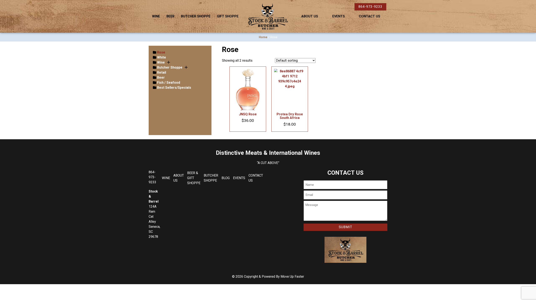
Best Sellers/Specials (174, 88)
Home (263, 37)
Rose (161, 52)
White (161, 57)
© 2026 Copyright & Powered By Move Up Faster (268, 277)
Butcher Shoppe (195, 16)
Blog (226, 178)
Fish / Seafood (168, 83)
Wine (156, 16)
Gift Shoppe (227, 16)
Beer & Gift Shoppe (193, 178)
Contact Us (369, 16)
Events (338, 16)
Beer (170, 16)
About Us (309, 16)
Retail (161, 72)
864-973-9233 (370, 7)
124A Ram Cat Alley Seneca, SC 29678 (154, 221)
